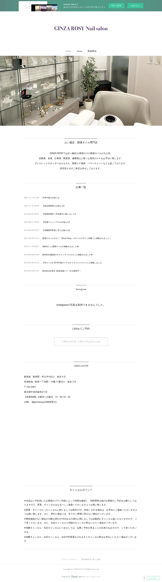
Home (68, 51)
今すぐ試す (116, 5)
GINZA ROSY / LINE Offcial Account (81, 341)
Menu (79, 51)
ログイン (135, 5)
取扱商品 (92, 51)
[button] (68, 51)
